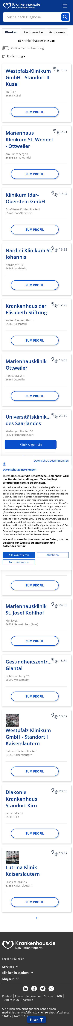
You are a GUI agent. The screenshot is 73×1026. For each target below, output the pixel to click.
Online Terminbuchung (27, 48)
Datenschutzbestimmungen (51, 460)
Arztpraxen (57, 32)
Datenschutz (11, 1000)
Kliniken (11, 32)
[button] (15, 57)
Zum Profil (35, 112)
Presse (19, 996)
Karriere (28, 1000)
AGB (59, 996)
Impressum (33, 996)
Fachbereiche (33, 32)
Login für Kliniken (13, 959)
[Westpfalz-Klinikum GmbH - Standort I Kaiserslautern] (12, 720)
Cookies (48, 996)
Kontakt (7, 996)
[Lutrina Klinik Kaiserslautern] (12, 857)
